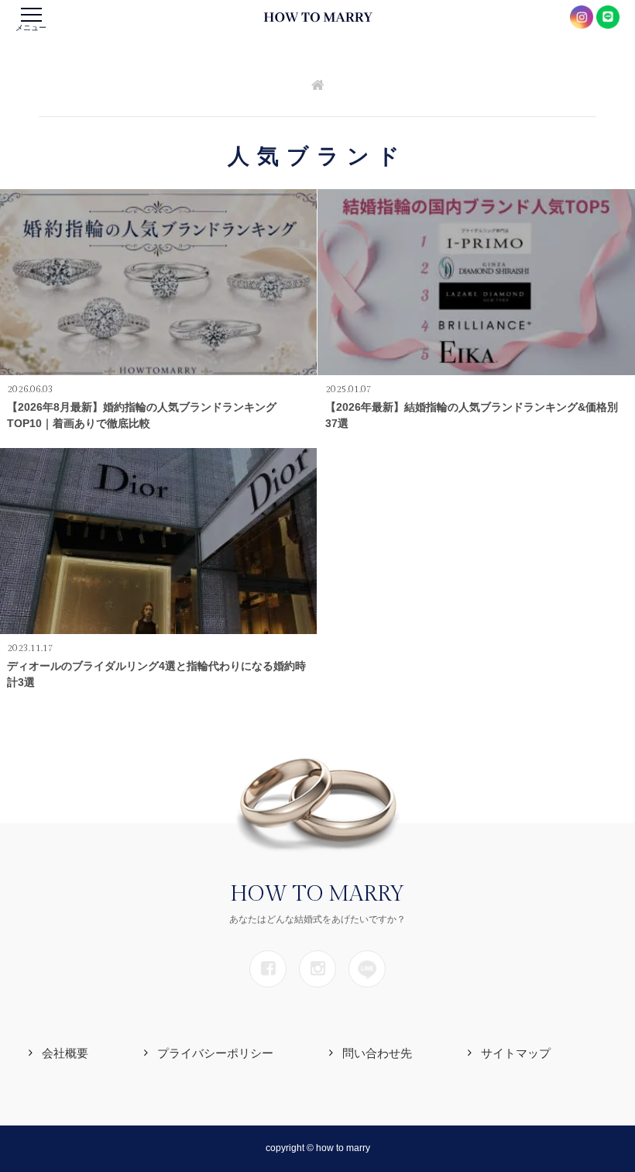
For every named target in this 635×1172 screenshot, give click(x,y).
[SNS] (268, 969)
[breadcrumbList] (317, 86)
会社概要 (65, 1053)
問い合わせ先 (377, 1053)
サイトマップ (516, 1053)
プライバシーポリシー (215, 1053)
